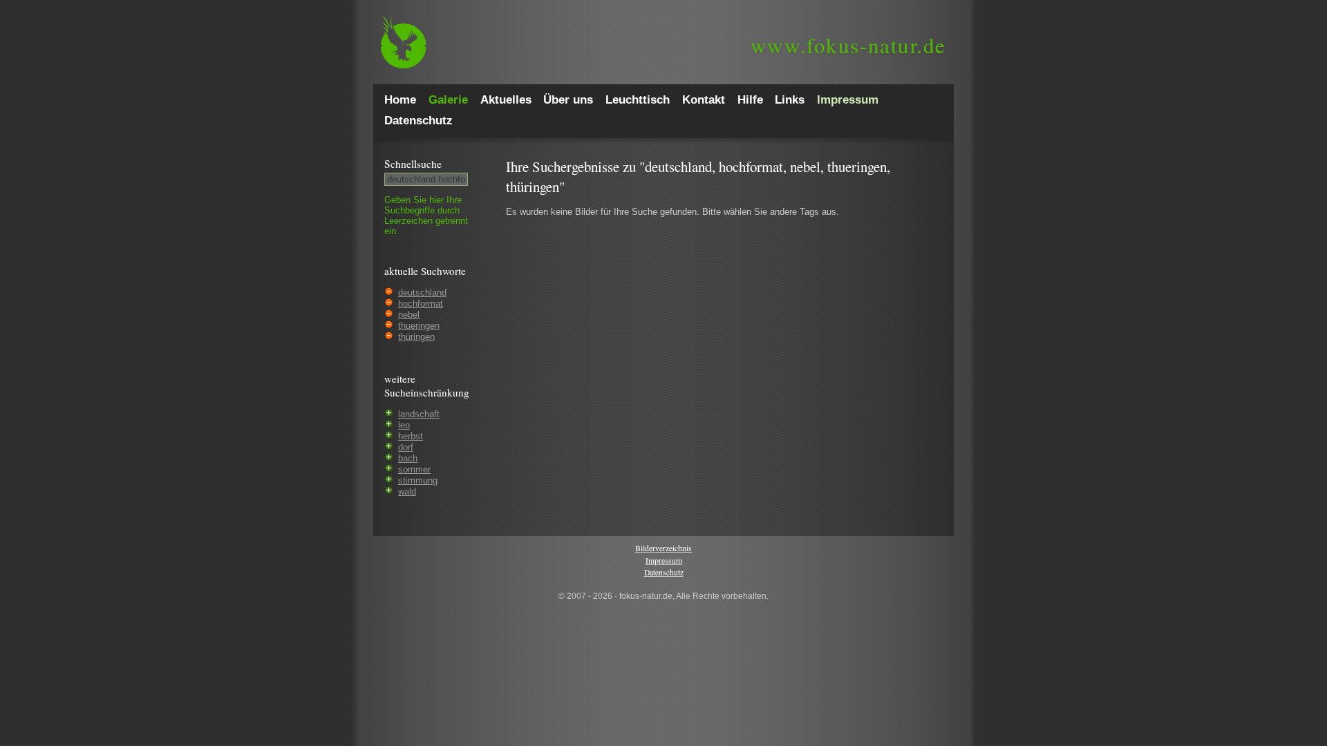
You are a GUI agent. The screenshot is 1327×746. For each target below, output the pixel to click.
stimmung (417, 480)
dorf (405, 447)
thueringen (419, 326)
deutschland (422, 292)
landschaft (419, 414)
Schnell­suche (413, 164)
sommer (414, 469)
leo (404, 425)
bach (407, 458)
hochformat (420, 303)
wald (407, 491)
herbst (410, 436)
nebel (409, 314)
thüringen (416, 337)
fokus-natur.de (848, 44)
